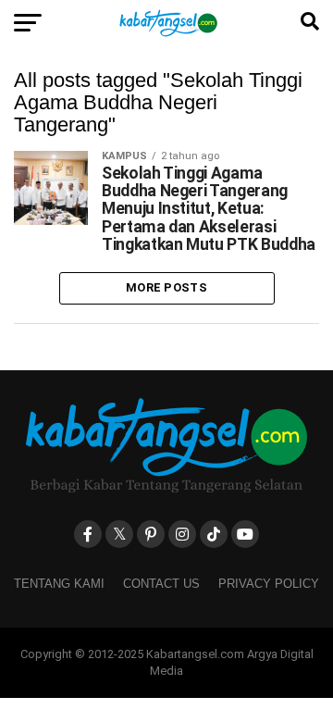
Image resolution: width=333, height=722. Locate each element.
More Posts (166, 287)
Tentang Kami (59, 584)
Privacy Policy (268, 584)
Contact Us (161, 584)
